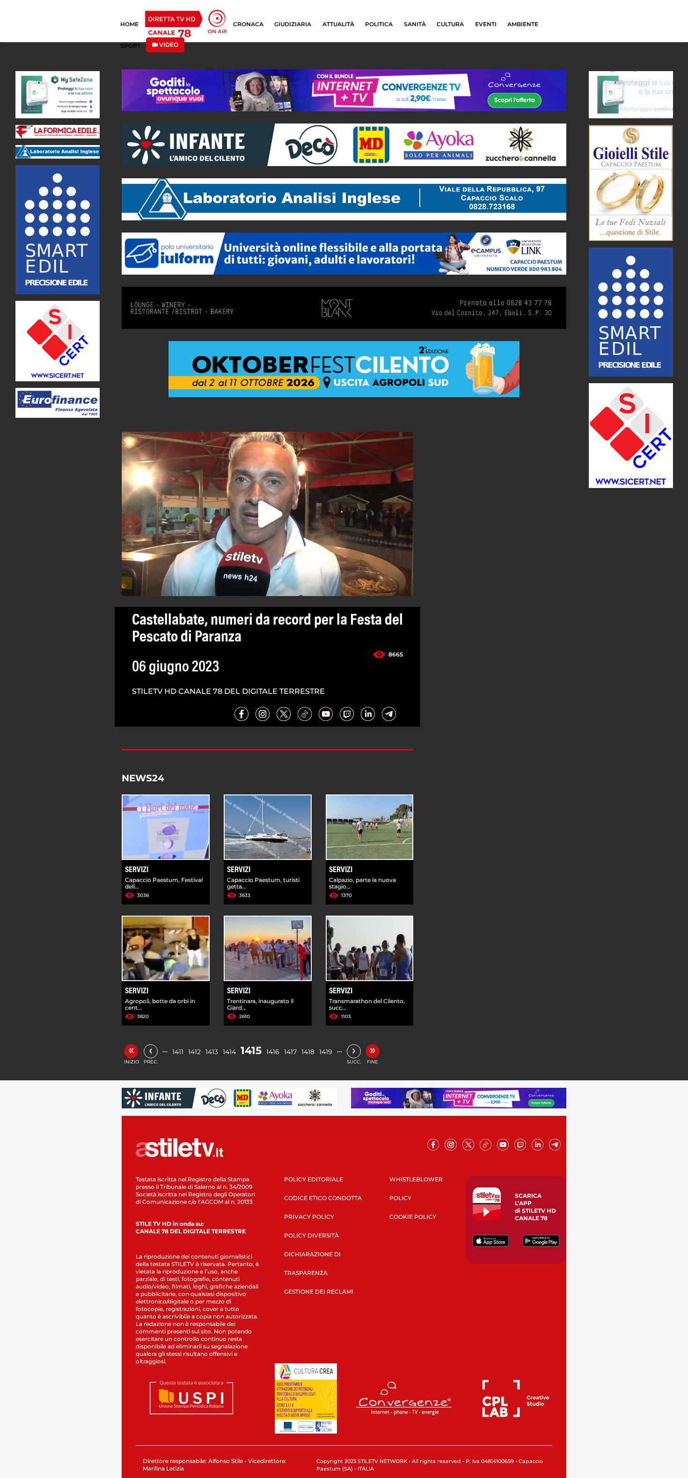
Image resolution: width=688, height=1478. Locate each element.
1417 (290, 1052)
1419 (325, 1052)
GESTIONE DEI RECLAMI (318, 1291)
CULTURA (450, 24)
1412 (194, 1052)
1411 (177, 1052)
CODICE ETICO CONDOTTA (323, 1197)
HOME (129, 24)
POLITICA (379, 24)
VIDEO (168, 44)
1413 (211, 1052)
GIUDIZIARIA (292, 24)
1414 (229, 1052)
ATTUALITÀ (338, 24)
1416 (272, 1052)
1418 (308, 1052)
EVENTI (486, 24)
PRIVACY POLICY (309, 1216)
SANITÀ (415, 24)
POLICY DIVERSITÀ (311, 1235)
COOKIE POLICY (412, 1216)
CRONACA (248, 24)
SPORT (130, 45)
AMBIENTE (522, 24)
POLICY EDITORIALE (313, 1179)
